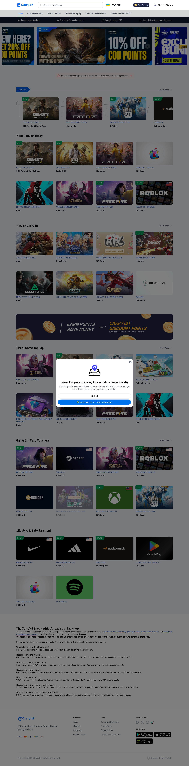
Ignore (94, 396)
